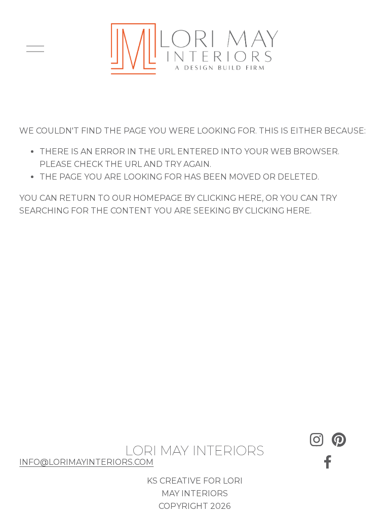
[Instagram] (316, 440)
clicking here (229, 198)
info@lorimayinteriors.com (86, 462)
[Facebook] (328, 462)
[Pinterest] (339, 440)
